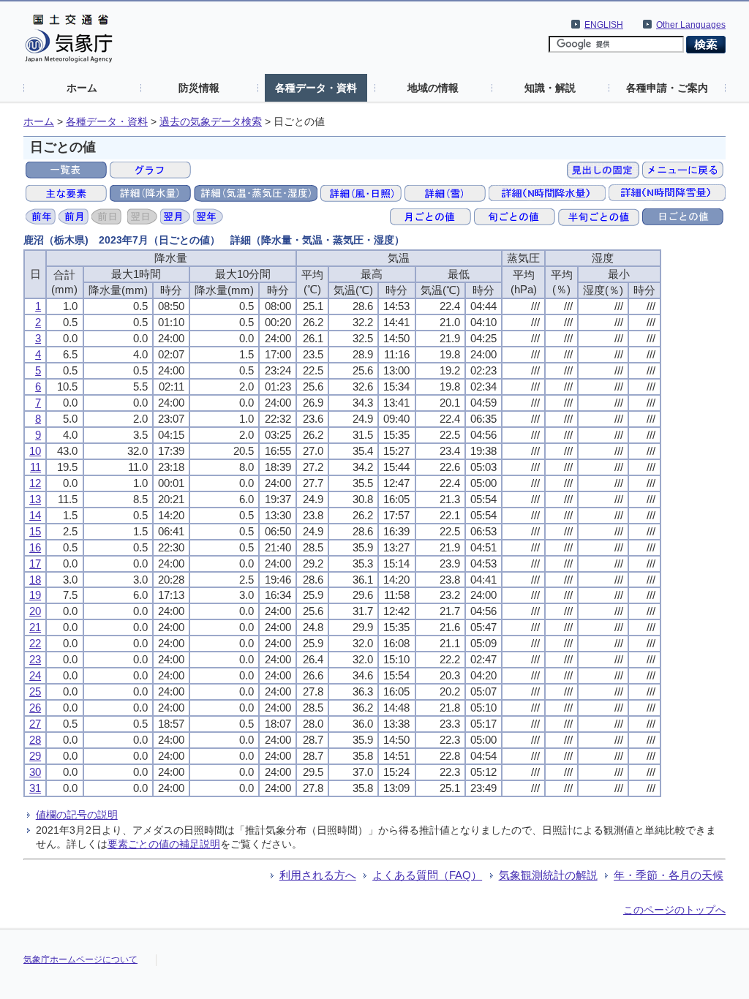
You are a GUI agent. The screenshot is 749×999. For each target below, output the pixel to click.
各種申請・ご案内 (667, 88)
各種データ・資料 (316, 88)
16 (35, 547)
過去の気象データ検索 (210, 121)
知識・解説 (550, 88)
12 (35, 483)
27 (35, 723)
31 (35, 788)
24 (35, 675)
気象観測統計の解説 (548, 875)
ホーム (82, 88)
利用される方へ (317, 875)
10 (35, 451)
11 (35, 467)
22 (35, 643)
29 (35, 756)
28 (35, 740)
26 (35, 707)
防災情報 (198, 88)
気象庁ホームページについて (80, 959)
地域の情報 (433, 88)
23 (35, 659)
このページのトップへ (674, 910)
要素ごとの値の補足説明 (164, 844)
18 (35, 579)
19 (35, 595)
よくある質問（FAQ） (427, 875)
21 (35, 627)
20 (35, 611)
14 (35, 515)
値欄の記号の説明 (77, 815)
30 (35, 772)
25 (35, 691)
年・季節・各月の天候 (668, 875)
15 (35, 531)
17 (35, 563)
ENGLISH (603, 25)
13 (35, 499)
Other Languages (691, 25)
